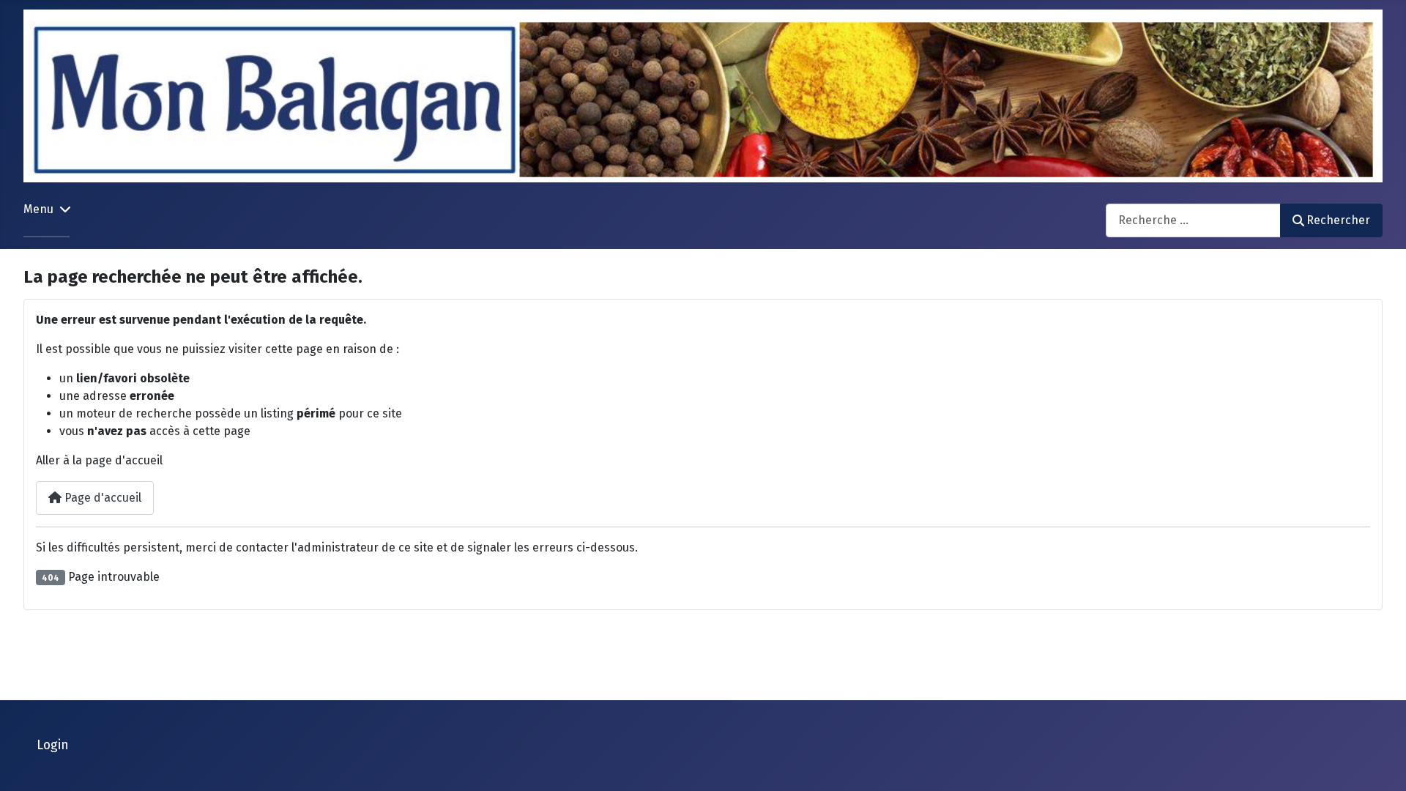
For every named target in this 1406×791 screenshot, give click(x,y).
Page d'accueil (101, 498)
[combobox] (1193, 220)
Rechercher (1338, 220)
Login (53, 745)
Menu (38, 209)
